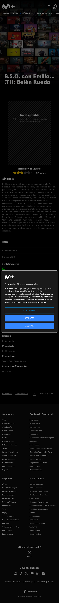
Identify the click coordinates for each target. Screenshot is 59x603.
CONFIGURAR (29, 310)
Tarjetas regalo (35, 530)
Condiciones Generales (39, 495)
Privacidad (41, 582)
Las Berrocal (34, 445)
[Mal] (18, 172)
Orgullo (5, 470)
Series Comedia (8, 459)
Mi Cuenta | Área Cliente (39, 491)
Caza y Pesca (35, 466)
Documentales (7, 463)
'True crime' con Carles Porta (41, 452)
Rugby (4, 513)
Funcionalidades (36, 488)
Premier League (8, 495)
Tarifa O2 (33, 527)
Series (5, 13)
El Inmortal (34, 434)
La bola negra (35, 424)
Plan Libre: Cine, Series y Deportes (43, 506)
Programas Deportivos (38, 463)
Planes (32, 513)
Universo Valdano (9, 502)
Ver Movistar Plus (36, 484)
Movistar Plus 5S (36, 470)
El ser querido (35, 420)
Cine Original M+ (8, 424)
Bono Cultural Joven (37, 523)
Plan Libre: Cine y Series (39, 509)
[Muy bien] (28, 172)
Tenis (4, 509)
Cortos (4, 438)
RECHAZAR (29, 318)
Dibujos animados (36, 459)
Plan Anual (34, 520)
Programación (7, 534)
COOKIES (51, 582)
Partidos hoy (7, 530)
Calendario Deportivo (10, 527)
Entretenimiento (8, 466)
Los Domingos (35, 427)
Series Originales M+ (10, 452)
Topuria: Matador (9, 516)
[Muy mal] (14, 172)
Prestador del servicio (13, 582)
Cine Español (7, 427)
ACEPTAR (29, 326)
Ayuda (29, 556)
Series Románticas (9, 456)
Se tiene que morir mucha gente (42, 438)
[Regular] (21, 172)
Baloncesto (6, 506)
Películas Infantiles (9, 445)
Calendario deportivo (46, 13)
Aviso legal (29, 582)
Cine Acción (6, 434)
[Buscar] (49, 6)
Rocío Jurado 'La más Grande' (41, 448)
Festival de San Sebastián (39, 456)
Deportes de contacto (10, 520)
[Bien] (25, 172)
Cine (15, 13)
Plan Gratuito (35, 516)
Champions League (9, 488)
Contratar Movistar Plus (39, 502)
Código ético (34, 498)
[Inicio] (8, 6)
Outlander (34, 441)
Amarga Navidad (36, 431)
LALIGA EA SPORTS (9, 491)
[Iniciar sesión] (54, 6)
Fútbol (26, 13)
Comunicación (35, 534)
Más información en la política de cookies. (29, 302)
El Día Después (8, 498)
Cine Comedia (7, 431)
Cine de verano (8, 441)
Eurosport (6, 523)
